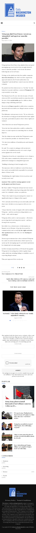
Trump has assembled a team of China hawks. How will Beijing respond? (23, 425)
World (5, 475)
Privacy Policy (10, 500)
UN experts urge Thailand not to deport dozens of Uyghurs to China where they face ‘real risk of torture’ (24, 415)
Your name (18, 344)
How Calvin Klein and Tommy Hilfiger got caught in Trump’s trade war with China (23, 446)
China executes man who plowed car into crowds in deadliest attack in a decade (24, 436)
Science (3, 31)
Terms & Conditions (24, 500)
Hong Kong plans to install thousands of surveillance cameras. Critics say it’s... (18, 404)
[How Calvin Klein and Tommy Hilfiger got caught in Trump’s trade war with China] (7, 447)
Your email (18, 353)
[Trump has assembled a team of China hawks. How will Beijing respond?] (7, 426)
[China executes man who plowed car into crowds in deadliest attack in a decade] (7, 437)
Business (5, 461)
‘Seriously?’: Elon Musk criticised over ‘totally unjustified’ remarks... (18, 314)
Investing (5, 466)
